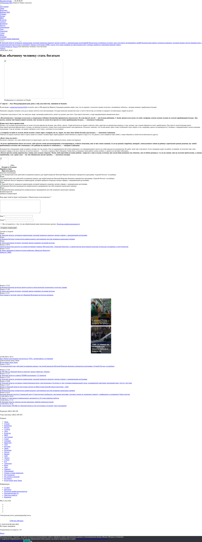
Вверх (2, 533)
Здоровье (3, 37)
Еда (5, 461)
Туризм (6, 424)
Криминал (3, 23)
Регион (2, 16)
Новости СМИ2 (5, 252)
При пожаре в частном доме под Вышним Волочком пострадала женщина (26, 295)
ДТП (6, 444)
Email (2, 220)
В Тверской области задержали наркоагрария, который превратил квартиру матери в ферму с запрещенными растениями (43, 235)
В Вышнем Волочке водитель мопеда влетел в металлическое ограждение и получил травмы (33, 287)
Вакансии (7, 497)
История (7, 446)
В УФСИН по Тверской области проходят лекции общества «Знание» (25, 372)
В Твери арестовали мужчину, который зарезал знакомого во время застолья (27, 243)
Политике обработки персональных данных (92, 539)
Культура (3, 20)
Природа (7, 469)
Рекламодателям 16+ (11, 493)
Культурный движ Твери (13, 480)
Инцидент (3, 10)
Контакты (7, 489)
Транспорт (4, 31)
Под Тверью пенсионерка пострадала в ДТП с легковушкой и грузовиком (26, 359)
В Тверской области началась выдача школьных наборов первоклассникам (27, 402)
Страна (6, 460)
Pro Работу (8, 478)
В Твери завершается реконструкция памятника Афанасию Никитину (25, 250)
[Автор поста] (4, 165)
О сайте (7, 488)
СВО (6, 456)
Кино (6, 465)
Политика (7, 450)
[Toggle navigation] (1, 5)
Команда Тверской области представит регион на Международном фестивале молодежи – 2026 (34, 387)
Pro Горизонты (9, 475)
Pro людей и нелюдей (11, 477)
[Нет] (31, 541)
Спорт (2, 33)
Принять (27, 541)
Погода (2, 25)
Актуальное (4, 6)
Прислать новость (10, 495)
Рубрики (3, 14)
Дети (2, 29)
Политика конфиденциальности (68, 224)
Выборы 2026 (5, 12)
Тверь (2, 8)
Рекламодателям (6, 1)
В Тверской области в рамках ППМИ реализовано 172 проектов (23, 375)
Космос (6, 454)
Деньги (2, 48)
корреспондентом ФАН (18, 107)
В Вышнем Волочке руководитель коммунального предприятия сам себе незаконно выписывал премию (37, 239)
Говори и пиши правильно (9, 39)
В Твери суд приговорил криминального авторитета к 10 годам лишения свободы (29, 398)
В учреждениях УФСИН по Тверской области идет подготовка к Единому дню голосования (33, 406)
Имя (2, 216)
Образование (4, 27)
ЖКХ (2, 18)
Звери (2, 35)
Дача (6, 467)
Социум (3, 22)
